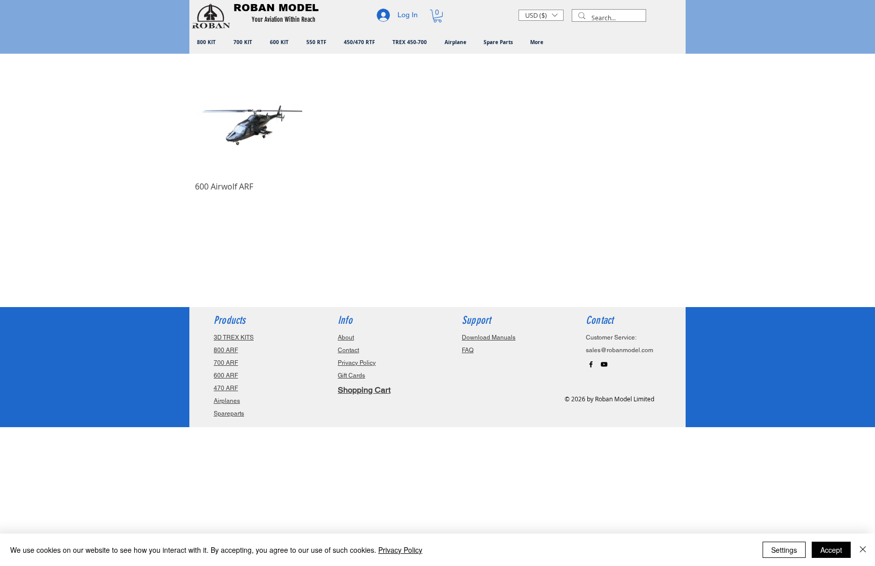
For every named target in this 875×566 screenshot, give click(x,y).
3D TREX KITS (234, 337)
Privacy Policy (400, 550)
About (346, 337)
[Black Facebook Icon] (591, 364)
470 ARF (226, 388)
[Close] (863, 550)
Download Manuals (488, 337)
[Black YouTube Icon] (604, 364)
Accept (831, 550)
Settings (784, 550)
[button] (285, 19)
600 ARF (226, 375)
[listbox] (541, 15)
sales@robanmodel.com (619, 350)
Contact (348, 350)
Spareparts (229, 413)
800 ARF (226, 350)
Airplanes (227, 400)
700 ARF (226, 362)
